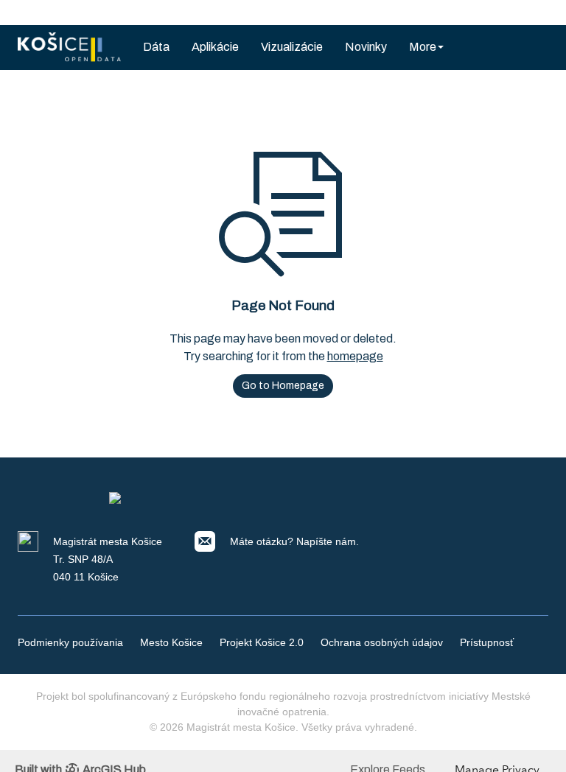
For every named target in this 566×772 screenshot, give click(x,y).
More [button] (422, 47)
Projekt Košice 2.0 (262, 642)
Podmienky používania (70, 642)
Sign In (519, 12)
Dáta (156, 47)
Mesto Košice (171, 642)
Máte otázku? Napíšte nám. (294, 541)
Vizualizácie (292, 47)
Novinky (366, 47)
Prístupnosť (487, 642)
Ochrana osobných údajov (382, 642)
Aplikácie (215, 47)
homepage (355, 356)
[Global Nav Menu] (26, 12)
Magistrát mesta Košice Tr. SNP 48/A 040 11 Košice (107, 559)
